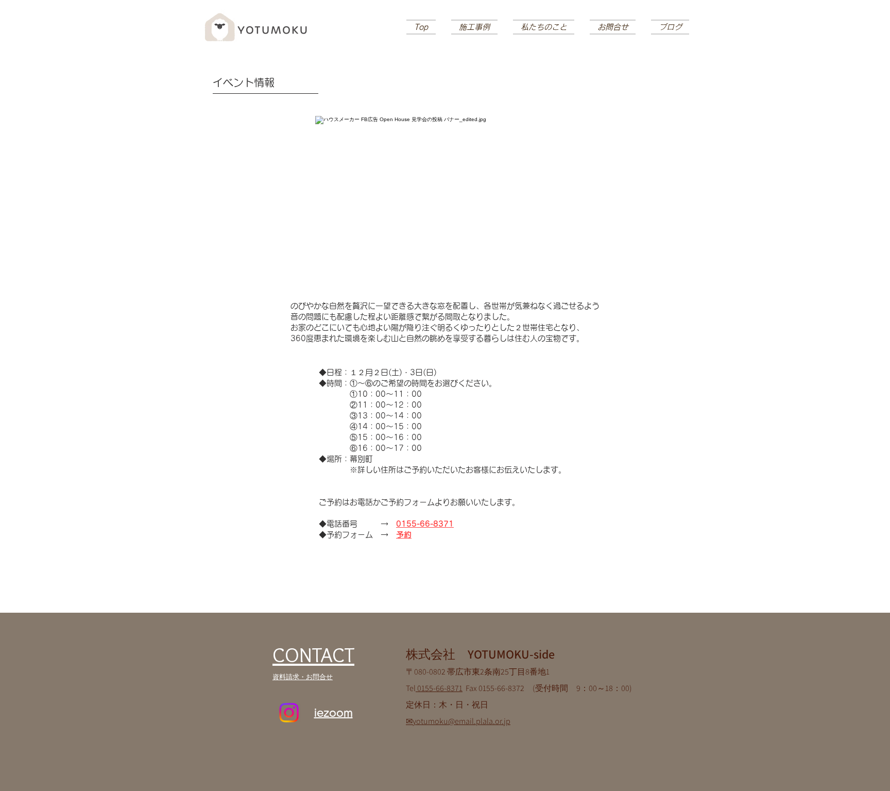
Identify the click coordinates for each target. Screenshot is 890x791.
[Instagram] (289, 713)
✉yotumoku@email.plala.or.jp (458, 721)
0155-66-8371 (425, 524)
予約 (404, 534)
